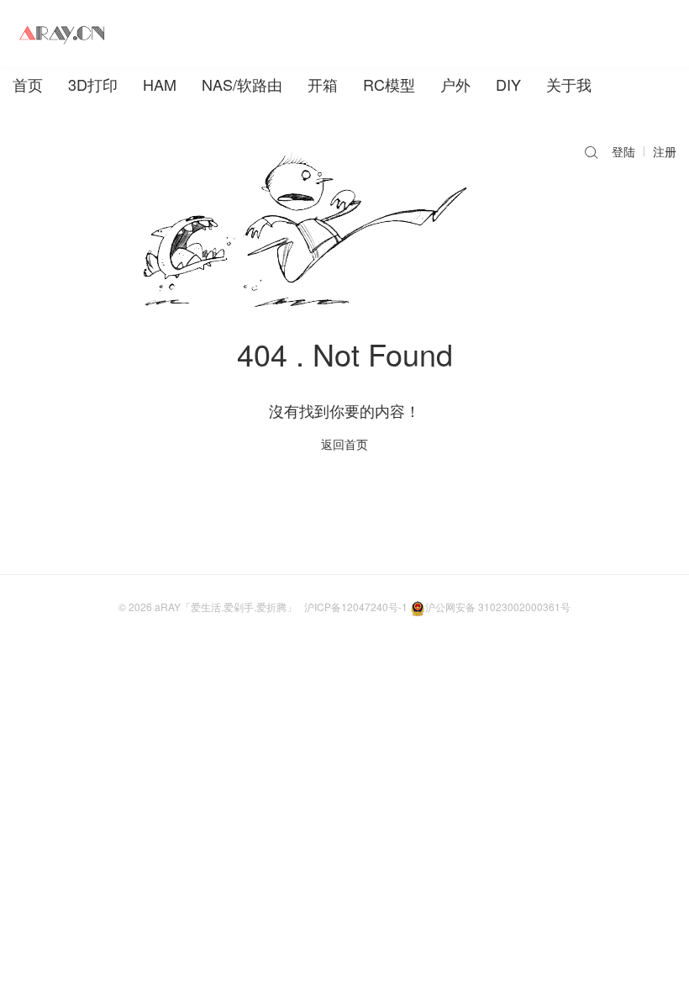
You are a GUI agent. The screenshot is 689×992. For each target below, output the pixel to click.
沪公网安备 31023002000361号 (498, 606)
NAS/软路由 (242, 84)
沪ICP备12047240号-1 (356, 606)
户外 (455, 84)
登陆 (623, 151)
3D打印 (93, 84)
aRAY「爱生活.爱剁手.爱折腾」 (226, 606)
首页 (28, 84)
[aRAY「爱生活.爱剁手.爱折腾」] (63, 33)
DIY (508, 84)
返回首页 (344, 443)
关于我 (569, 84)
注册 (664, 151)
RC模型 (389, 84)
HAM (159, 84)
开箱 (323, 84)
